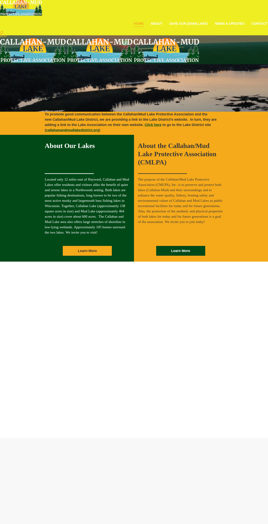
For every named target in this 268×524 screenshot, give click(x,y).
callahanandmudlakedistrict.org (72, 130)
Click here (153, 125)
